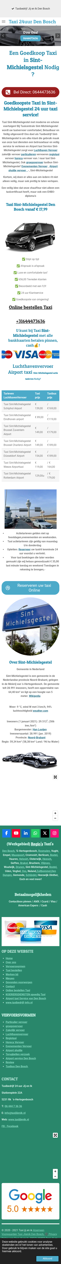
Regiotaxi (11, 1038)
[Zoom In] (55, 813)
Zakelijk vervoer (15, 1030)
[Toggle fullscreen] (55, 777)
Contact (10, 986)
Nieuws (10, 978)
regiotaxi (54, 154)
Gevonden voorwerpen (19, 982)
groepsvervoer (34, 162)
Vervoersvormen (15, 966)
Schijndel (31, 875)
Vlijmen (45, 863)
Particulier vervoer (16, 1022)
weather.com (40, 710)
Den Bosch (8, 850)
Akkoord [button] (47, 1258)
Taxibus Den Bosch (17, 1066)
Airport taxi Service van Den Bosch (26, 998)
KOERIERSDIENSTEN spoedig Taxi (25, 994)
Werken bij (12, 974)
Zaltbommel (44, 871)
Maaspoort (18, 855)
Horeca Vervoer (15, 1042)
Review (10, 1062)
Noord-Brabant (36, 737)
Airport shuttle (14, 1050)
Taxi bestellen (14, 970)
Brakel (24, 863)
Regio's (37, 843)
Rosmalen (44, 850)
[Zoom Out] (55, 818)
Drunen (20, 867)
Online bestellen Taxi (30, 307)
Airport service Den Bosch (21, 1058)
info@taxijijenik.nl (15, 1113)
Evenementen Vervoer (34, 166)
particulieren (28, 154)
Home (9, 958)
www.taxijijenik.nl (18, 1119)
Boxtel (53, 855)
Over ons (11, 962)
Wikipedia (35, 696)
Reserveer (25, 549)
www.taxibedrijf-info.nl (19, 1002)
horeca (19, 158)
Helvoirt (23, 859)
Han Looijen (40, 729)
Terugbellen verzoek (18, 1054)
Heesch (46, 859)
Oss (24, 871)
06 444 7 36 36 (13, 1106)
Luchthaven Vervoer (45, 150)
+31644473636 (30, 321)
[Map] (30, 797)
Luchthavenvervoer (17, 1034)
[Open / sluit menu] (3, 21)
